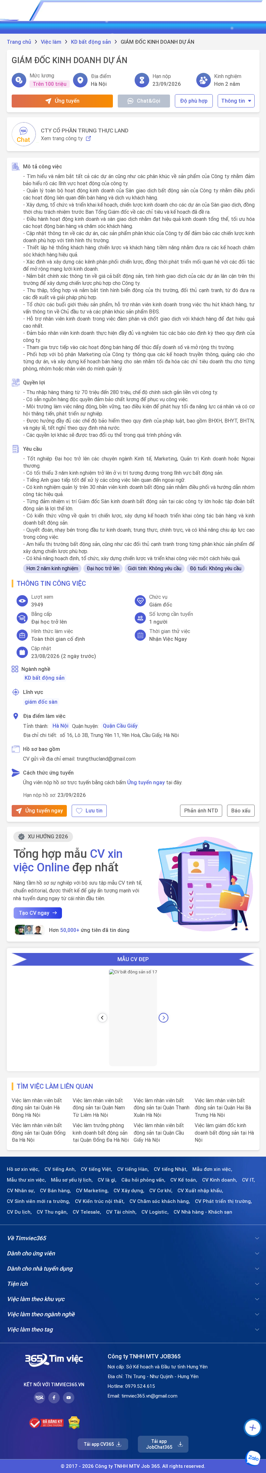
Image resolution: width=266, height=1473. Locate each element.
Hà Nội (60, 725)
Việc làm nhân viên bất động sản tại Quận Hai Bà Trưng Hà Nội (223, 1107)
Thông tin (233, 100)
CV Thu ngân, (52, 1212)
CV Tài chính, (121, 1212)
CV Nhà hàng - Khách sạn (203, 1212)
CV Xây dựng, (129, 1191)
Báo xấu (240, 810)
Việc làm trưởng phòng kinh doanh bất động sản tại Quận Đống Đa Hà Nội (101, 1132)
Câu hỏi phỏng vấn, (143, 1180)
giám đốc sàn (41, 701)
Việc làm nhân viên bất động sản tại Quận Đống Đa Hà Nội (39, 1132)
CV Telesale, (87, 1212)
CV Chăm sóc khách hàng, (159, 1201)
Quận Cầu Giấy (120, 725)
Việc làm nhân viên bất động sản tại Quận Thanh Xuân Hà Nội (161, 1107)
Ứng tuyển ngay (146, 782)
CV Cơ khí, (161, 1191)
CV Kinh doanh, (219, 1180)
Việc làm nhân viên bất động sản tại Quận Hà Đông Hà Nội (37, 1107)
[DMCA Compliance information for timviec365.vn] (74, 1422)
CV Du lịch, (19, 1212)
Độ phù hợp (194, 100)
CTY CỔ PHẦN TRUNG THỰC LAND (84, 130)
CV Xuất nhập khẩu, (200, 1191)
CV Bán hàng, (55, 1191)
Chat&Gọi (148, 100)
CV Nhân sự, (21, 1191)
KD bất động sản (45, 677)
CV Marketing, (92, 1191)
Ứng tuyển (67, 100)
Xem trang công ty (62, 138)
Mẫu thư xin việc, (26, 1180)
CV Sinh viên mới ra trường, (38, 1201)
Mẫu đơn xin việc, (212, 1169)
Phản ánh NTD (201, 810)
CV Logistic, (155, 1212)
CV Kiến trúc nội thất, (100, 1201)
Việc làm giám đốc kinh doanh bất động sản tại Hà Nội (224, 1132)
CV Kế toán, (183, 1180)
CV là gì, (107, 1180)
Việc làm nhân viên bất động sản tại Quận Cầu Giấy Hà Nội (159, 1132)
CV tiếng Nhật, (170, 1169)
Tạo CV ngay (34, 913)
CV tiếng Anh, (60, 1169)
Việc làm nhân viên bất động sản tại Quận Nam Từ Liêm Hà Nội (99, 1107)
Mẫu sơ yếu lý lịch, (72, 1180)
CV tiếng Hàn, (133, 1169)
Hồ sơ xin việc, (23, 1169)
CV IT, (248, 1180)
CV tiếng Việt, (96, 1169)
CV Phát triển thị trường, (223, 1201)
